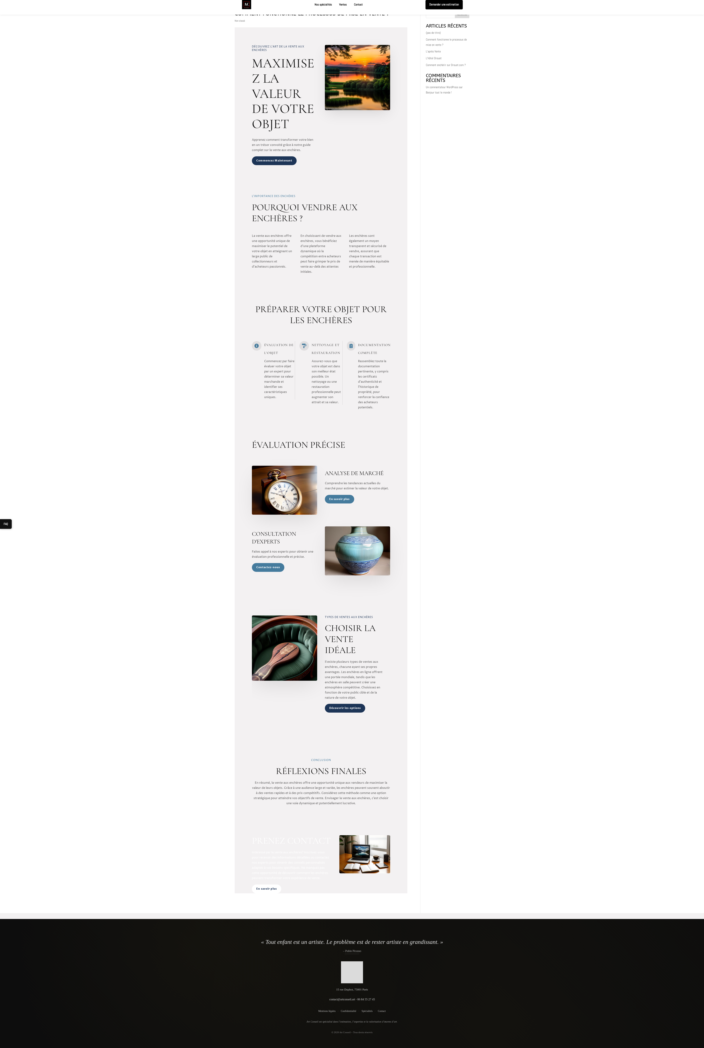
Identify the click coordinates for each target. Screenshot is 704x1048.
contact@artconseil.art (342, 999)
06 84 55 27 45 (366, 999)
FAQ (6, 524)
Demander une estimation (444, 4)
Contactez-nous (268, 567)
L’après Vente (433, 51)
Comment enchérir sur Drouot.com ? (446, 65)
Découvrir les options (345, 708)
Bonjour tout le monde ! (439, 92)
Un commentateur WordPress (442, 87)
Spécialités (367, 1011)
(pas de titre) (433, 33)
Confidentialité (348, 1011)
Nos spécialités (323, 4)
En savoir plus (339, 499)
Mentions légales (327, 1011)
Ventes (343, 4)
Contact (358, 4)
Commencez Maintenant (274, 160)
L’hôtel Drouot (434, 58)
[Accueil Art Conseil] (352, 973)
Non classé (240, 20)
